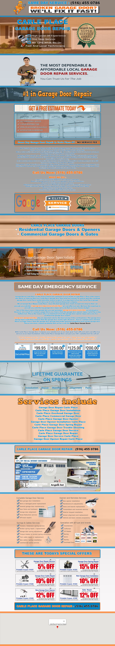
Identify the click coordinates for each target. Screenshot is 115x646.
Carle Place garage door (49, 298)
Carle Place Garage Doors (80, 323)
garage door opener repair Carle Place (82, 312)
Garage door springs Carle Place (25, 318)
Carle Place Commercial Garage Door (58, 416)
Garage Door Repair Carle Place (34, 303)
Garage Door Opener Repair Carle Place (58, 439)
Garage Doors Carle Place (25, 296)
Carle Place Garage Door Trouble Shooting (58, 427)
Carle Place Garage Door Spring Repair (58, 424)
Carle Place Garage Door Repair (60, 162)
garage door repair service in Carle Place (47, 306)
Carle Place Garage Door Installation (57, 410)
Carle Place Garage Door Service (58, 430)
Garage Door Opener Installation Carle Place (58, 422)
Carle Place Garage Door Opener (58, 419)
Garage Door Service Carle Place (58, 436)
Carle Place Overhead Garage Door (58, 413)
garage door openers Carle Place (74, 310)
